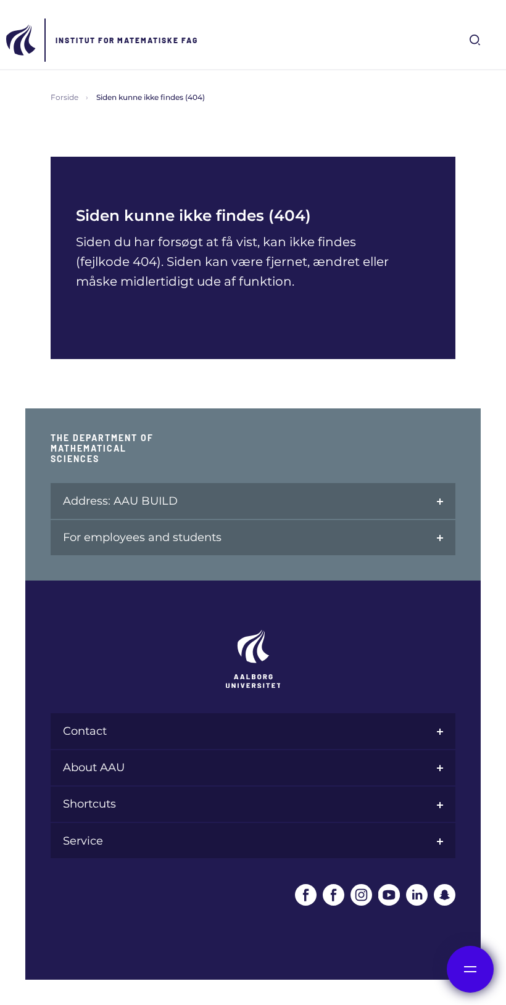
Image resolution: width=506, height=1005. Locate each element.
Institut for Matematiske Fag (127, 40)
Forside (64, 97)
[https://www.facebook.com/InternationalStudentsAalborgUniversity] (333, 895)
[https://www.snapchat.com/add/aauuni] (444, 895)
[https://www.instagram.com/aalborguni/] (361, 895)
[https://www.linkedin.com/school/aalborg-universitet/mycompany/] (417, 895)
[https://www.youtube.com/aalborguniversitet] (389, 895)
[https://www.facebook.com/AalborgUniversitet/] (306, 895)
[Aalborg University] (21, 40)
